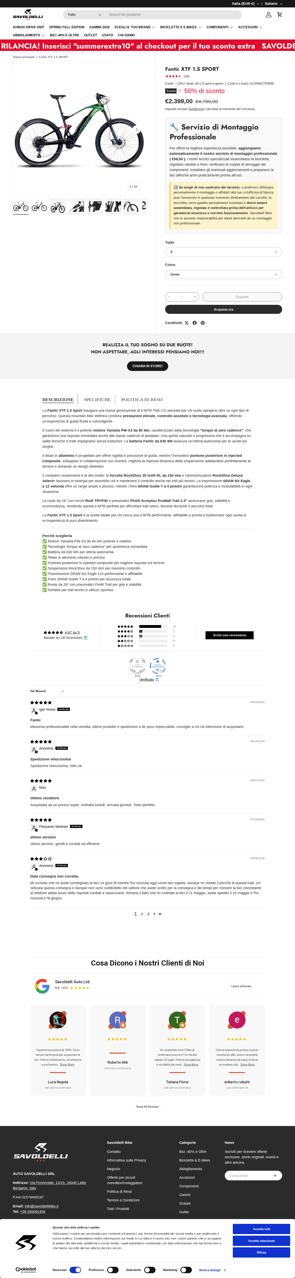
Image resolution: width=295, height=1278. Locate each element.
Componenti (189, 1186)
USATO (107, 35)
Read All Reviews (147, 1106)
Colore (170, 265)
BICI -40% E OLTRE (64, 35)
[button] (279, 14)
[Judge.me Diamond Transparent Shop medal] (158, 666)
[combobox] (152, 14)
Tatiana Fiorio (177, 1082)
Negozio (113, 1169)
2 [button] (142, 914)
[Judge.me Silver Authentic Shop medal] (137, 666)
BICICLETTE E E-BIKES (178, 27)
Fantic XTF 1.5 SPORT (53, 57)
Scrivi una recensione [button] (229, 635)
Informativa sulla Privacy (126, 1160)
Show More (67, 1064)
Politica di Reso (119, 1192)
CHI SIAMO (126, 35)
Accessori (187, 1178)
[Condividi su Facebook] (195, 323)
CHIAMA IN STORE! (148, 366)
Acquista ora (223, 309)
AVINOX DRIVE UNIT (28, 27)
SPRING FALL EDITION (66, 27)
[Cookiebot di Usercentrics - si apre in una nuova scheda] (26, 1270)
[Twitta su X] (187, 323)
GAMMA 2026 (99, 27)
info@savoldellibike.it (41, 1206)
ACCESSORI (248, 27)
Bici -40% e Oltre (192, 1152)
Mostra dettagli (210, 1270)
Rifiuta (261, 1252)
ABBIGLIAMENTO (26, 35)
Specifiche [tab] (97, 399)
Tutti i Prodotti (118, 1209)
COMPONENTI (217, 27)
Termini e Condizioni (123, 1200)
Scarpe (185, 1203)
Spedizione (196, 109)
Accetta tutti (261, 1229)
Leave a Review (241, 986)
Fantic (169, 83)
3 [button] (148, 914)
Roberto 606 (118, 1062)
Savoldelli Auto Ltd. (73, 981)
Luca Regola (58, 1082)
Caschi (184, 1195)
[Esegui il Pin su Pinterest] (203, 323)
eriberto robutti (237, 1082)
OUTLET (90, 35)
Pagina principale (24, 57)
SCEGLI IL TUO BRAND (132, 27)
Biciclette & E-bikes (194, 1160)
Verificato (146, 680)
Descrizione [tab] (58, 399)
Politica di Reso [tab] (142, 399)
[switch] (113, 1270)
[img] (41, 703)
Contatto (114, 1152)
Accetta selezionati (261, 1241)
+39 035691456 (32, 1212)
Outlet (184, 1212)
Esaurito (242, 297)
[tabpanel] (147, 500)
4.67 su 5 (72, 632)
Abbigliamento (190, 1169)
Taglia (169, 242)
